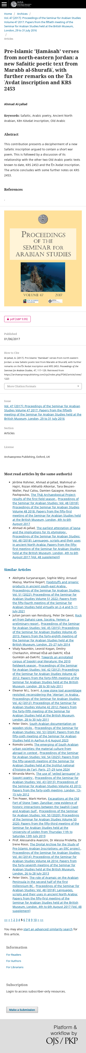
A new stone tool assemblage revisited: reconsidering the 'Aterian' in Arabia (47, 692)
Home (8, 14)
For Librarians (14, 967)
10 (35, 920)
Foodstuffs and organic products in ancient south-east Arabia (46, 584)
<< (6, 920)
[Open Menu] (4, 4)
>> (41, 920)
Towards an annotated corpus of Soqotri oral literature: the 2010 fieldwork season (43, 661)
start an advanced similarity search (48, 929)
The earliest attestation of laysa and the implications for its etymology (46, 530)
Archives (22, 14)
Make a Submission (22, 1010)
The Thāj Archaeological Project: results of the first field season (44, 497)
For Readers (13, 954)
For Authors (13, 961)
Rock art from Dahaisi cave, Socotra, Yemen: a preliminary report (47, 619)
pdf (16, 319)
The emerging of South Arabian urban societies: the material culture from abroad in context (45, 748)
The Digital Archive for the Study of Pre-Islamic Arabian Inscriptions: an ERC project (47, 846)
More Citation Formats (21, 386)
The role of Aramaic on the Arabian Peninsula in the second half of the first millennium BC (45, 882)
